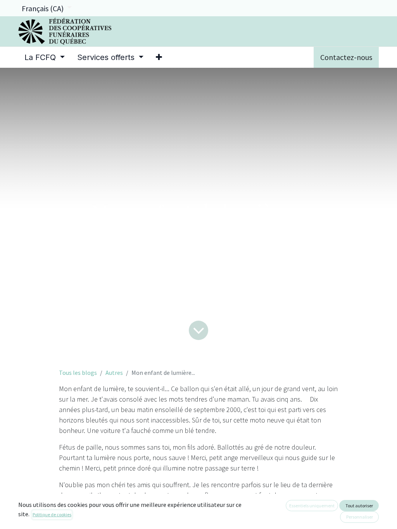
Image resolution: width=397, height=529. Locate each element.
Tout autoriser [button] (359, 505)
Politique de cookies (52, 514)
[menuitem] (44, 57)
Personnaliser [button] (359, 517)
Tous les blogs (78, 372)
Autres (114, 372)
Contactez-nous (346, 57)
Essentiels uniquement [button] (312, 505)
